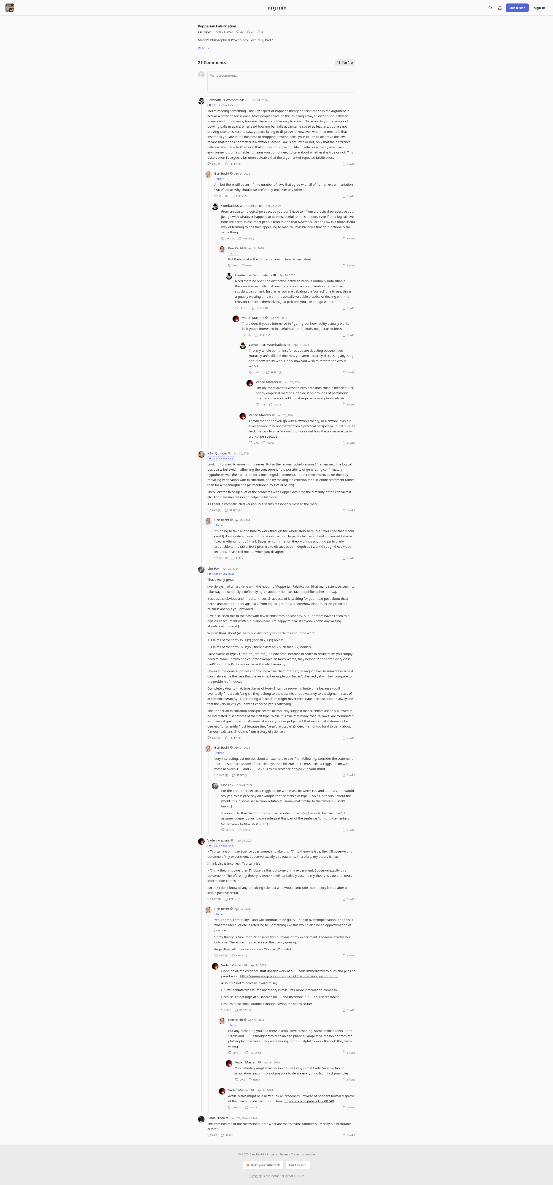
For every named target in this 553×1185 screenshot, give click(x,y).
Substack (255, 1176)
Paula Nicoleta (218, 1118)
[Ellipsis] (353, 99)
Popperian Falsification (217, 26)
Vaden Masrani (253, 317)
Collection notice (303, 1154)
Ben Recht (205, 31)
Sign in (539, 8)
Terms (284, 1154)
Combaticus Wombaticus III (227, 100)
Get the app (298, 1165)
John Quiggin (217, 453)
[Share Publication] (500, 7)
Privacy (272, 1154)
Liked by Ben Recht (223, 105)
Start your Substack (265, 1165)
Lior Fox (213, 568)
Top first (347, 63)
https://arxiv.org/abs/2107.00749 (309, 1101)
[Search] (490, 7)
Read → (203, 48)
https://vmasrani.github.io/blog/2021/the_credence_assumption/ (289, 976)
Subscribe (517, 8)
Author (220, 178)
